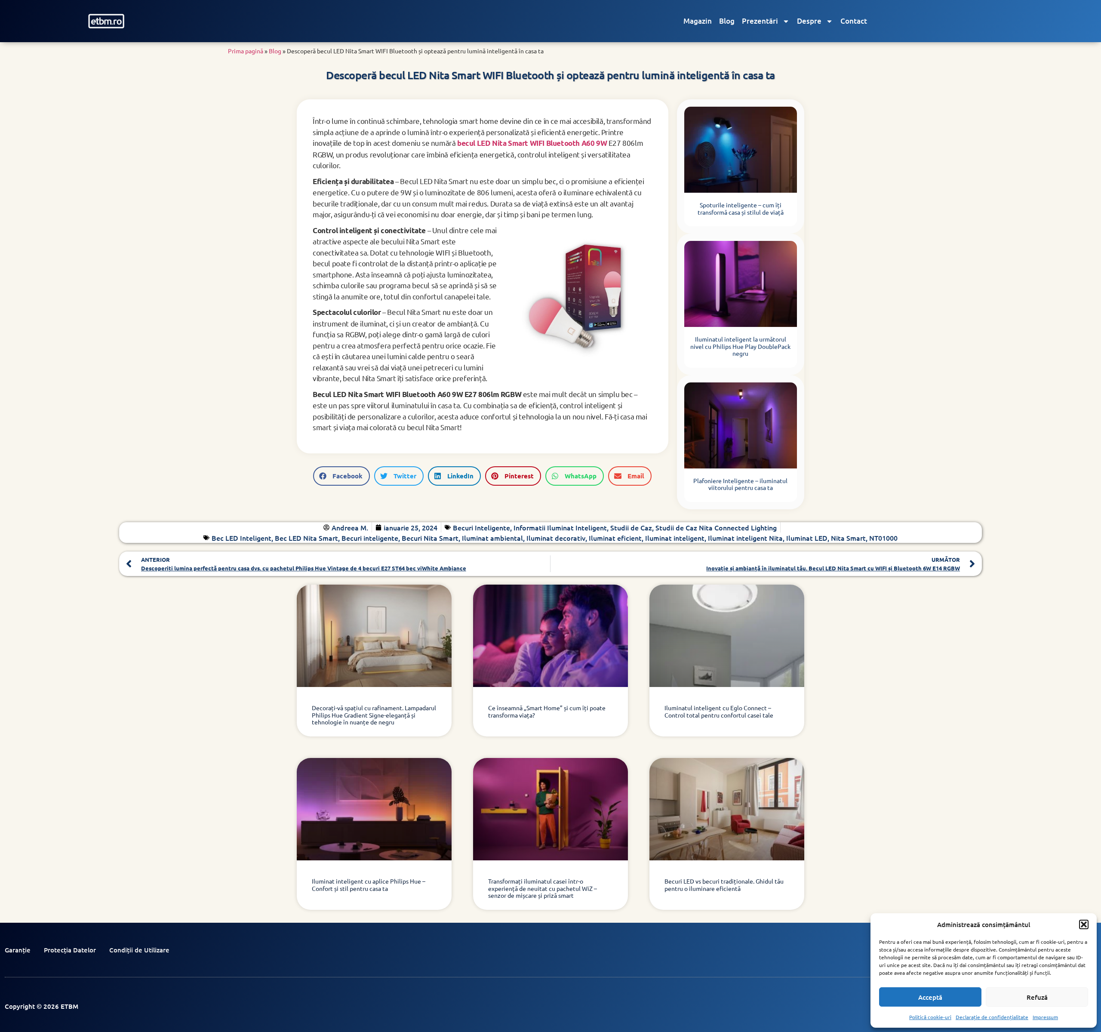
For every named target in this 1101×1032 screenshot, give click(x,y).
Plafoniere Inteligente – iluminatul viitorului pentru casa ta (740, 484)
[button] (1083, 924)
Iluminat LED (806, 537)
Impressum (1045, 1017)
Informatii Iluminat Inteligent (560, 527)
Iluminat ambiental (492, 537)
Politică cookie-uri (930, 1017)
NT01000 (883, 537)
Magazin (697, 21)
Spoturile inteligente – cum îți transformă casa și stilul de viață (741, 208)
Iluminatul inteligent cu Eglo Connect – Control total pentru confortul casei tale (718, 711)
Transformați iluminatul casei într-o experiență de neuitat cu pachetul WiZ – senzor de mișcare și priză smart (542, 888)
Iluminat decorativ (555, 537)
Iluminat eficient (615, 537)
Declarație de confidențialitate (992, 1017)
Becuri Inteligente (481, 527)
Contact (853, 21)
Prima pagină (245, 51)
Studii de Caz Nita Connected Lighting (716, 527)
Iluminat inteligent (674, 537)
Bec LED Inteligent (241, 537)
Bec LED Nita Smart (306, 537)
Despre (809, 21)
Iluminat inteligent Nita (745, 537)
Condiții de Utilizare (139, 950)
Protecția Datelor (70, 950)
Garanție (18, 950)
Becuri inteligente (369, 537)
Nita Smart (848, 537)
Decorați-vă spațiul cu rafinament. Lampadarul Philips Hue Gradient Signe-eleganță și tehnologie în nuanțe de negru (374, 715)
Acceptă (930, 997)
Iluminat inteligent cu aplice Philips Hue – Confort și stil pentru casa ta (368, 884)
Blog (727, 21)
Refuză (1037, 997)
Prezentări (760, 21)
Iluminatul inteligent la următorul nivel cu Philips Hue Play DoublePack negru (740, 346)
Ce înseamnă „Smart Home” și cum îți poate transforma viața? (547, 711)
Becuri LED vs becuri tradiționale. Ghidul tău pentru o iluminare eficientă (724, 884)
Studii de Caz (631, 527)
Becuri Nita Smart (430, 537)
